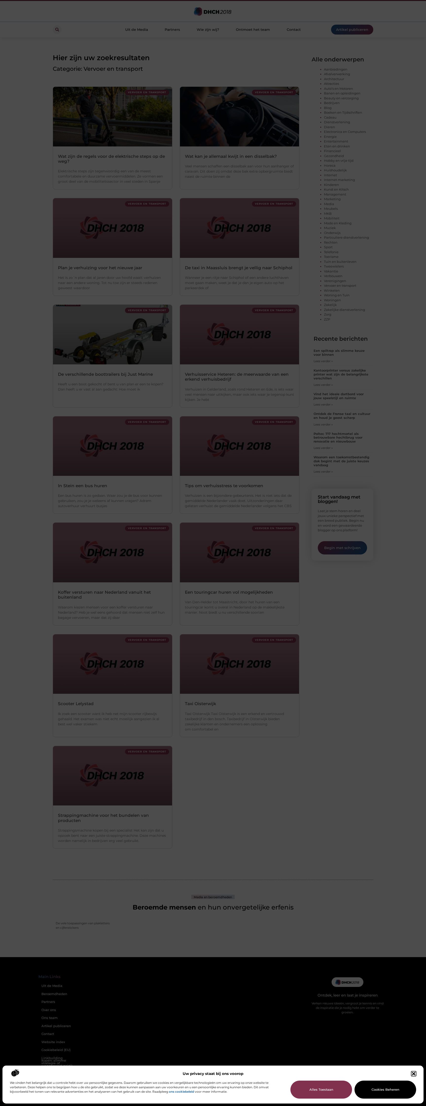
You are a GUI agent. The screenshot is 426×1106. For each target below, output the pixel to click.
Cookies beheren (385, 1089)
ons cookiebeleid (181, 1091)
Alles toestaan (321, 1089)
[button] (413, 1073)
